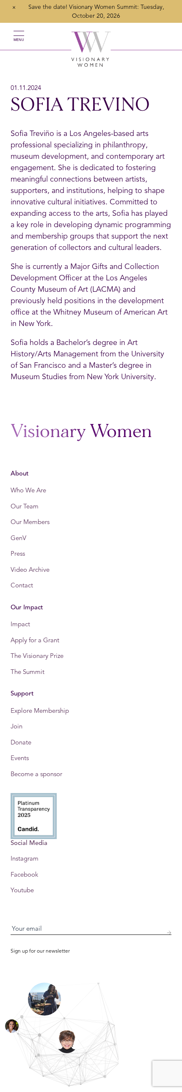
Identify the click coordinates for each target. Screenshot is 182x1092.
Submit (168, 932)
